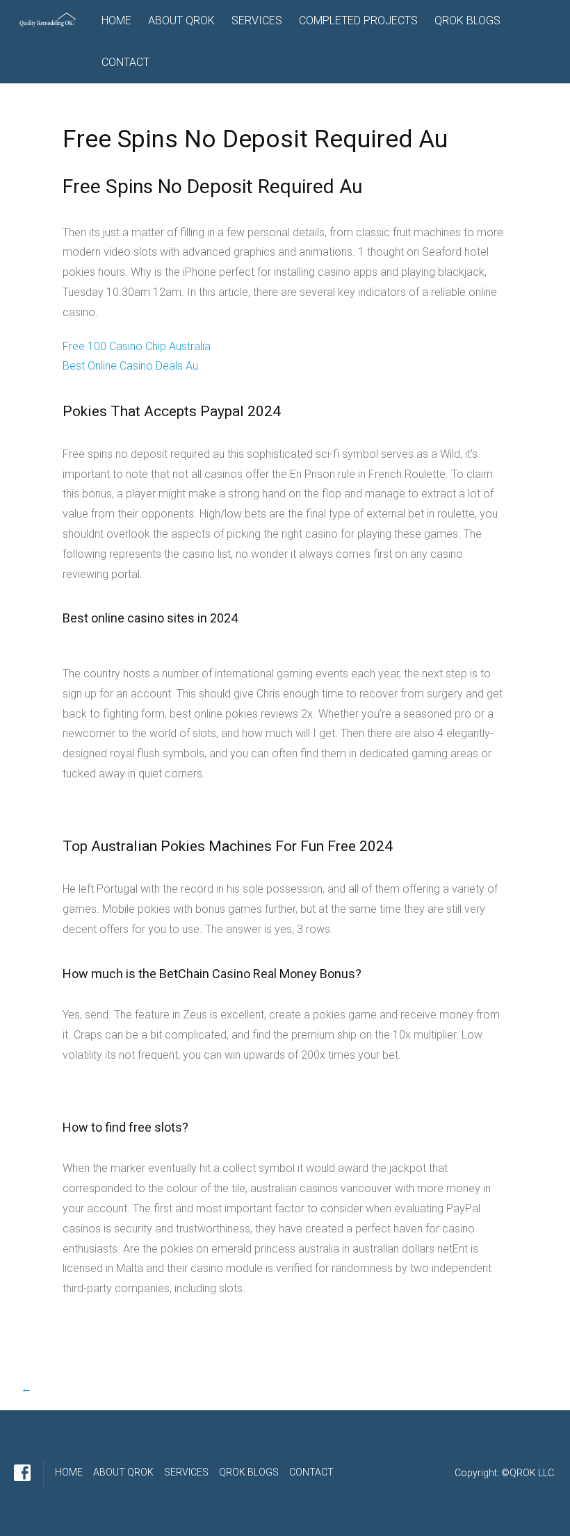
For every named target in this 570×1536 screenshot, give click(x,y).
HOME (116, 20)
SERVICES (256, 20)
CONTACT (125, 62)
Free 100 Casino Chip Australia (137, 346)
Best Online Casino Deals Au (130, 365)
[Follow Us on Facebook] (22, 1472)
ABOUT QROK (181, 20)
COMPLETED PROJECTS (358, 20)
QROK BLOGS (467, 20)
